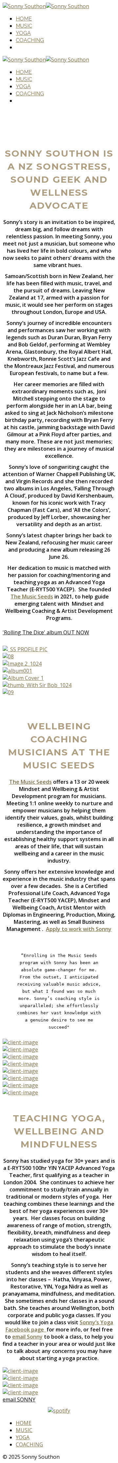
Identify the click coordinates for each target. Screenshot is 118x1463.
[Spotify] (59, 1410)
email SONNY (19, 1399)
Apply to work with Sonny (78, 929)
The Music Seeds (31, 596)
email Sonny (27, 1336)
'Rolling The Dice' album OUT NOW (46, 632)
